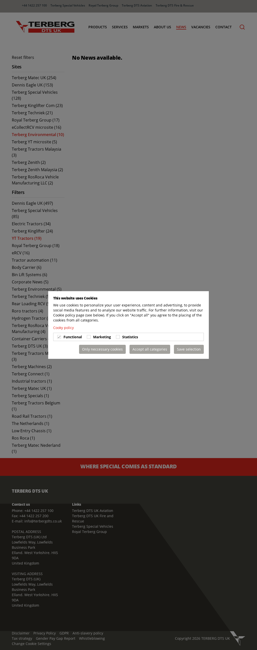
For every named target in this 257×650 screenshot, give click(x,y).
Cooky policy (63, 327)
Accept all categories (150, 349)
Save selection (189, 349)
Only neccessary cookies (102, 349)
